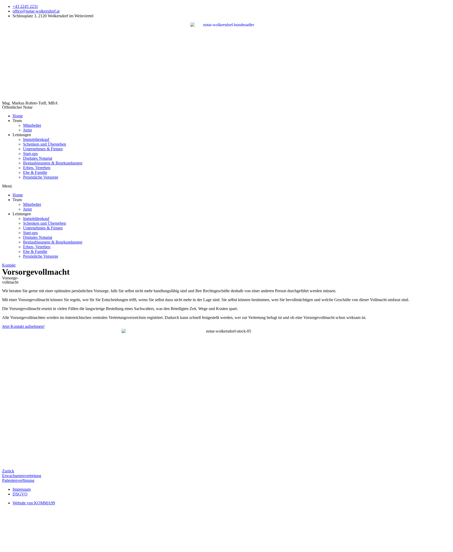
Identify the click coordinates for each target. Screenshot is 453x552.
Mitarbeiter (32, 125)
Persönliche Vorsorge (40, 177)
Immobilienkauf (36, 139)
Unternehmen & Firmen (43, 149)
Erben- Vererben (36, 167)
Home (18, 116)
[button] (226, 186)
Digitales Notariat (37, 158)
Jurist (27, 130)
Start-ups (30, 153)
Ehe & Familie (35, 172)
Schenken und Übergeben (44, 144)
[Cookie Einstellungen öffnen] (41, 547)
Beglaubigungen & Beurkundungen (52, 163)
